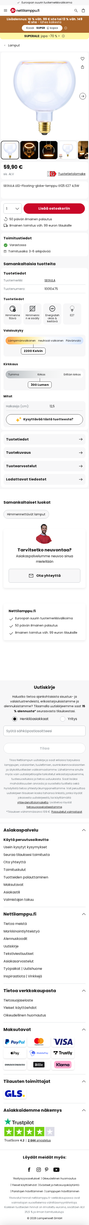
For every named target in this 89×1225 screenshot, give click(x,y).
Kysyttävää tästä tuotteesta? (48, 419)
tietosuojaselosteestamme (44, 807)
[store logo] (27, 10)
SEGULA (49, 280)
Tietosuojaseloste (18, 1000)
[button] (10, 150)
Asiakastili (11, 892)
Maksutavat (13, 884)
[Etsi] (76, 10)
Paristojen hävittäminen (27, 1191)
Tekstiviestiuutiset (18, 953)
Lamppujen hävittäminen (62, 1191)
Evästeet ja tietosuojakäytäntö (59, 1185)
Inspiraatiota (14, 976)
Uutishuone (32, 968)
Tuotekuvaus (18, 452)
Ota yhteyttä (14, 862)
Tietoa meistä (15, 923)
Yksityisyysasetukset (26, 1178)
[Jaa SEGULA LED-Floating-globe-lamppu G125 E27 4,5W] (82, 67)
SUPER (42, 28)
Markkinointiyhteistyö (21, 931)
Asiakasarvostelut (18, 961)
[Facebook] (32, 1169)
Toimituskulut (14, 869)
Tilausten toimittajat (26, 1081)
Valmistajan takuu (18, 899)
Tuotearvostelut (21, 466)
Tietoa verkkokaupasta (29, 991)
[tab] (44, 865)
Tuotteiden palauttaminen (25, 877)
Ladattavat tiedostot (26, 479)
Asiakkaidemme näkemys (32, 1110)
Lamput (14, 45)
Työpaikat (12, 968)
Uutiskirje (11, 946)
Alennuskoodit (15, 938)
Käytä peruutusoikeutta (26, 839)
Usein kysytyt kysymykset (25, 847)
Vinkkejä (35, 976)
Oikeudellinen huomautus (24, 1015)
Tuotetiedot (17, 439)
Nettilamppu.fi (19, 914)
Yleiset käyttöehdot (20, 1007)
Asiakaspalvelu (20, 830)
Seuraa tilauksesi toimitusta (26, 854)
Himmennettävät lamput (26, 514)
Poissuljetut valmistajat (66, 812)
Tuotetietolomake (72, 174)
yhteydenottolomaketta (32, 802)
